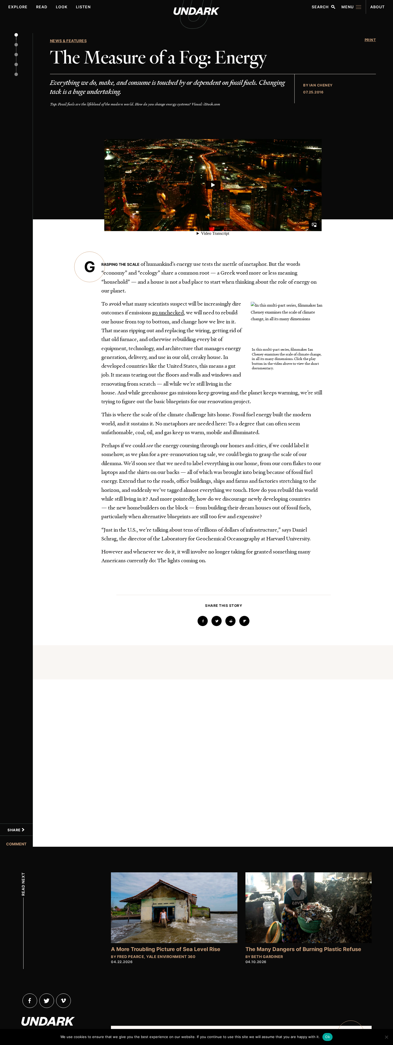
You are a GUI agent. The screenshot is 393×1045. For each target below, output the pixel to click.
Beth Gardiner (267, 956)
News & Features (68, 40)
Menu (347, 7)
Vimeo (63, 1000)
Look (61, 7)
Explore (18, 7)
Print (370, 40)
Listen (83, 7)
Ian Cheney (321, 85)
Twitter (46, 1000)
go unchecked (168, 312)
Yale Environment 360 (170, 956)
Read (41, 7)
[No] (386, 1037)
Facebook (29, 1000)
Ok (327, 1037)
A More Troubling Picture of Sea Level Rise (165, 949)
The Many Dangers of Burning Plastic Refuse (303, 949)
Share (14, 830)
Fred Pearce (130, 956)
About (377, 7)
